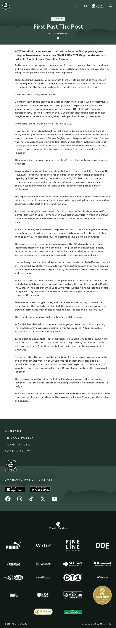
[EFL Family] (43, 612)
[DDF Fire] (102, 545)
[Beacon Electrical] (13, 564)
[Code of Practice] (102, 595)
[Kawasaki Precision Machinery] (102, 564)
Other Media (105, 624)
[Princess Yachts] (43, 577)
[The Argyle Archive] (72, 611)
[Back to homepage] (6, 6)
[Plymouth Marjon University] (72, 595)
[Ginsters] (13, 577)
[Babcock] (43, 564)
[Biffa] (13, 595)
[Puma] (13, 545)
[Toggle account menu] (76, 6)
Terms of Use (17, 444)
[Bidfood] (102, 577)
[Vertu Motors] (43, 545)
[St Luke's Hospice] (72, 564)
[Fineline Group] (72, 545)
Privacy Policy (19, 437)
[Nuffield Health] (43, 595)
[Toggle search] (85, 6)
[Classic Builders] (58, 526)
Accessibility (18, 451)
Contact (13, 431)
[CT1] (72, 577)
